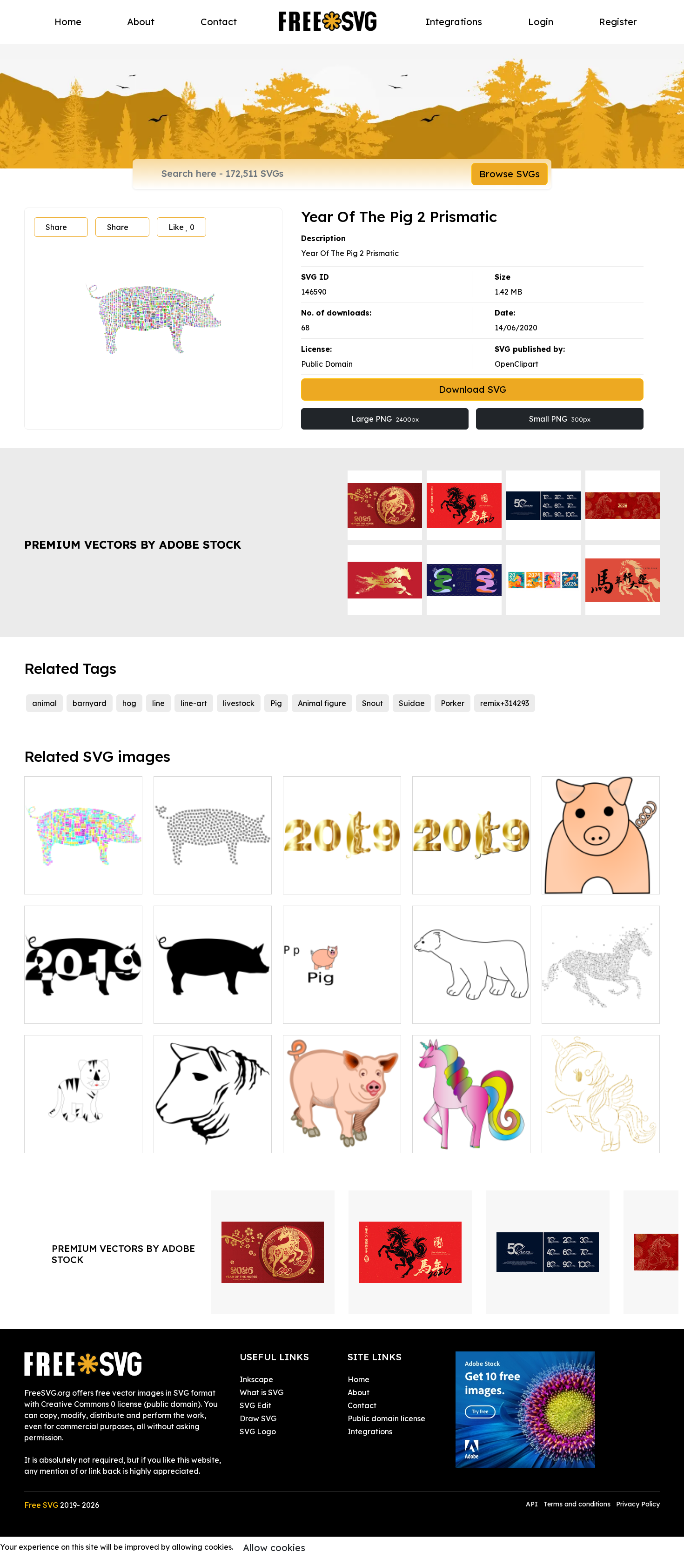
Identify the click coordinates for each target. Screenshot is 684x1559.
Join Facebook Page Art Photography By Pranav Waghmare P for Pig (342, 999)
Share (56, 227)
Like (181, 227)
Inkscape (256, 1379)
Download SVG (472, 389)
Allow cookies (274, 1547)
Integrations (454, 21)
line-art (194, 703)
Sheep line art (189, 1140)
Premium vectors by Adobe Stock (132, 544)
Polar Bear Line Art (456, 1010)
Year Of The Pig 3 (195, 881)
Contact (219, 21)
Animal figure (322, 703)
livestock (239, 703)
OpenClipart (516, 364)
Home (67, 21)
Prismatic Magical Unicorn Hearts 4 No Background (601, 1005)
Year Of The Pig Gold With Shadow (471, 876)
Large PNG (385, 418)
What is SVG (261, 1392)
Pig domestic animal (329, 1140)
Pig (276, 703)
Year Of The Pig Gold (331, 881)
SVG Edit (255, 1405)
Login (540, 21)
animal (44, 703)
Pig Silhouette (189, 1010)
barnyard (90, 703)
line (158, 703)
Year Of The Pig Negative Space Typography (83, 1005)
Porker (452, 703)
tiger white (53, 1140)
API (533, 1504)
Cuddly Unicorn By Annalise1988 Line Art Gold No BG (601, 1129)
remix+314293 (504, 703)
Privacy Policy (638, 1504)
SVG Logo (258, 1431)
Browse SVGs (509, 174)
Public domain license (386, 1418)
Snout (372, 703)
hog (129, 703)
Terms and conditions (576, 1504)
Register (618, 21)
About (140, 21)
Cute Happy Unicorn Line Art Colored (471, 1134)
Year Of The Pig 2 (65, 881)
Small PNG (559, 418)
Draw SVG (258, 1418)
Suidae (412, 703)
